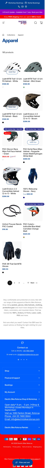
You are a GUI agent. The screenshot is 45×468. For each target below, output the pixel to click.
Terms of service (26, 455)
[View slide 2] (21, 359)
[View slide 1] (18, 359)
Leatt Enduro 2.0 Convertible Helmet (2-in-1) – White (10, 191)
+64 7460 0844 (28, 351)
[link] (22, 411)
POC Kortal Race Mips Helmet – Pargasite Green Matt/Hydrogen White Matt (32, 152)
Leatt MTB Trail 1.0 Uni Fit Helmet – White (12, 80)
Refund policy (6, 455)
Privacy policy (16, 455)
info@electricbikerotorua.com (28, 354)
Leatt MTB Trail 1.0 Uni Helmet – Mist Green (33, 80)
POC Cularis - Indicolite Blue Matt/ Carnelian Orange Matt (31, 227)
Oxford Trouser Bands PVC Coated (12, 225)
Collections (11, 35)
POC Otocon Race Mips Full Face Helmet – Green (11, 151)
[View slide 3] (23, 359)
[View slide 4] (26, 359)
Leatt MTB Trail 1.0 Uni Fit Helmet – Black (12, 115)
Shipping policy (36, 455)
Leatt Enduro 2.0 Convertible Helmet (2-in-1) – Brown (31, 116)
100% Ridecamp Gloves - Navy (30, 190)
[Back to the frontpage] (3, 35)
